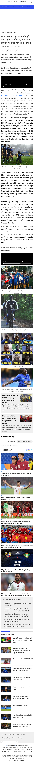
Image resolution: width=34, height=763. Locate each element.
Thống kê (20, 737)
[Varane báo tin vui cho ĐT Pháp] (6, 689)
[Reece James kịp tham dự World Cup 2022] (6, 679)
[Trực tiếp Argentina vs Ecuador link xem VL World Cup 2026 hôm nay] (6, 650)
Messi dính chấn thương (20, 706)
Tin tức (7, 6)
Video (13, 6)
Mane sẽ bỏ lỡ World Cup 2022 (23, 659)
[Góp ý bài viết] (11, 50)
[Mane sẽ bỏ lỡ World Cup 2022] (6, 661)
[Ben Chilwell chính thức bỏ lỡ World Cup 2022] (6, 717)
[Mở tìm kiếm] (16, 742)
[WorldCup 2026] (21, 745)
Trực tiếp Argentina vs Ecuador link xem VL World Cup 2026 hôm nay (21, 651)
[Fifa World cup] (23, 2)
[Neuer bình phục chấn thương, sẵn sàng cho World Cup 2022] (6, 726)
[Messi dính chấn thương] (6, 708)
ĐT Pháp (7, 445)
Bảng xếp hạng (6, 737)
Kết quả (29, 6)
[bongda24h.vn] (12, 2)
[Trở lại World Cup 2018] (16, 50)
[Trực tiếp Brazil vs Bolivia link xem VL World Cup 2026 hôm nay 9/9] (6, 640)
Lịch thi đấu (21, 6)
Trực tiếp (14, 737)
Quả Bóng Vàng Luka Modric (12, 96)
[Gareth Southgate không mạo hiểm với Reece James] (6, 670)
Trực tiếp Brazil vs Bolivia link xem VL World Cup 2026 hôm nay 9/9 (22, 640)
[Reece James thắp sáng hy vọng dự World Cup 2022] (6, 698)
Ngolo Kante (15, 445)
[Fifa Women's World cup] (2, 7)
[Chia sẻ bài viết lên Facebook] (2, 50)
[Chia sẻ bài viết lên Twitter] (7, 50)
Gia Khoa (12, 441)
